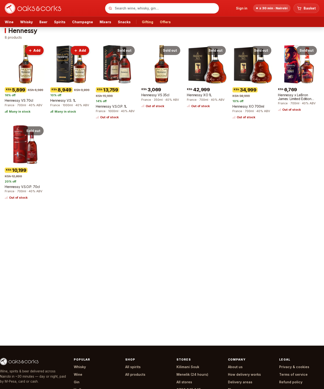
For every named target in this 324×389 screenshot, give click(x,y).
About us (235, 367)
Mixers (105, 22)
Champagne (82, 22)
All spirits (133, 367)
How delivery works (244, 374)
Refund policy (290, 382)
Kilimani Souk (187, 367)
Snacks (124, 22)
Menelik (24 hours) (192, 374)
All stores (184, 382)
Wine (9, 22)
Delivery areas (240, 382)
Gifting (147, 22)
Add (36, 50)
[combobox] (162, 8)
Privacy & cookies (294, 367)
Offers (165, 22)
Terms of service (293, 374)
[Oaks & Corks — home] (53, 8)
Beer (43, 22)
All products (135, 374)
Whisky (26, 22)
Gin (76, 382)
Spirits (59, 22)
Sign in (241, 8)
